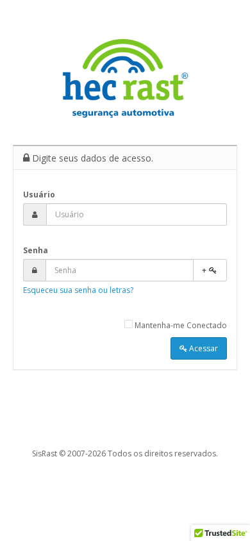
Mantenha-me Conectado (180, 325)
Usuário (39, 194)
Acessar (202, 348)
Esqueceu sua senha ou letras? (78, 290)
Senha (35, 250)
